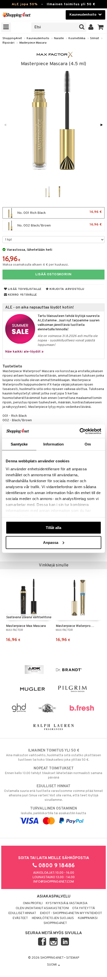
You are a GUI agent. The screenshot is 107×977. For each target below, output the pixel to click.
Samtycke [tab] (19, 444)
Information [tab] (53, 444)
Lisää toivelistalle (24, 289)
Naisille (59, 38)
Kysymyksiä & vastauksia (67, 903)
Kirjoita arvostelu (66, 289)
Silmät (94, 38)
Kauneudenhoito (38, 38)
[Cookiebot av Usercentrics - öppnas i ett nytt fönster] (79, 431)
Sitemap (72, 958)
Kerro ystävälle (22, 295)
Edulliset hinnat (22, 913)
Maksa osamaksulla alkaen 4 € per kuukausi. (35, 265)
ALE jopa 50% (25, 4)
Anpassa (50, 542)
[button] (101, 27)
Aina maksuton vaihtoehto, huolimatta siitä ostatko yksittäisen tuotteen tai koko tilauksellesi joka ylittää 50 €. (53, 755)
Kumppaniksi (88, 918)
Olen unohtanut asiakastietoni (42, 908)
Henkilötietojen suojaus (53, 918)
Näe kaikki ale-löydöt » (24, 352)
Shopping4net (12, 38)
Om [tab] (88, 444)
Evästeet (20, 918)
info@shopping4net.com (53, 882)
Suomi (52, 965)
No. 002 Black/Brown (59, 225)
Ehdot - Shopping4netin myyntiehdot (71, 913)
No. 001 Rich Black (59, 212)
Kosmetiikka (76, 38)
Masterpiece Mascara (32, 43)
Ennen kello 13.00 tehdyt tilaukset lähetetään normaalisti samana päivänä (53, 773)
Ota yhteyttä (83, 908)
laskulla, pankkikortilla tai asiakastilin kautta (53, 810)
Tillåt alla (53, 528)
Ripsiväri (8, 43)
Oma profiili (33, 903)
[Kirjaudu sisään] (91, 27)
